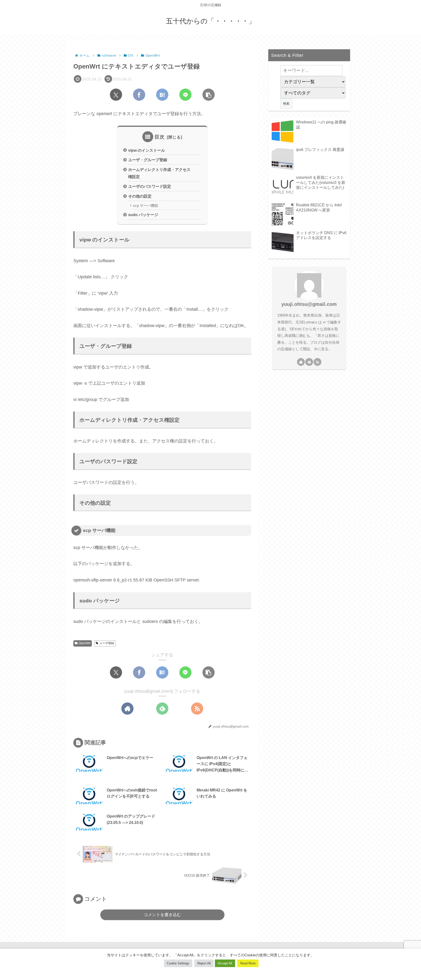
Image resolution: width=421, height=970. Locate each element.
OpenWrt (84, 643)
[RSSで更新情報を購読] (197, 708)
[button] (208, 95)
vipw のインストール (146, 150)
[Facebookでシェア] (139, 95)
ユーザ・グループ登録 (147, 160)
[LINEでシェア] (185, 95)
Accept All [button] (225, 963)
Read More (248, 963)
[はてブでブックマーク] (162, 95)
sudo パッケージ (143, 214)
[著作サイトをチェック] (127, 708)
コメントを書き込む (162, 914)
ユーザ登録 (106, 643)
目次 (159, 137)
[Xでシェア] (116, 95)
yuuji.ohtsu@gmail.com (309, 304)
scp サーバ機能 (145, 206)
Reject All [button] (204, 963)
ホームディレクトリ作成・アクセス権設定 (159, 173)
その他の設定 (140, 196)
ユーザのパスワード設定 (149, 186)
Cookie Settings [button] (178, 963)
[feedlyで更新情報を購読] (162, 708)
